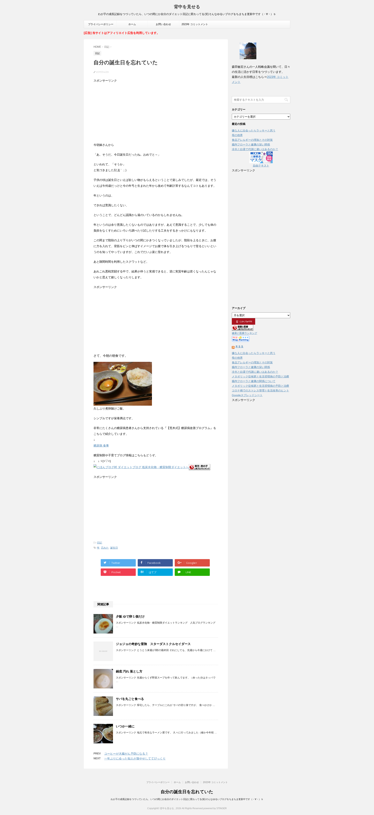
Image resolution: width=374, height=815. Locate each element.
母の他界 (237, 135)
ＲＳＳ (239, 346)
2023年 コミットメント (195, 24)
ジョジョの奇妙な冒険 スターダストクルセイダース (153, 644)
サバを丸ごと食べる (130, 698)
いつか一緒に (125, 726)
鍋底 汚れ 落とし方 (129, 671)
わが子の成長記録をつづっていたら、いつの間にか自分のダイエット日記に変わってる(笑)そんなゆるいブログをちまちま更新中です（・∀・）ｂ (187, 799)
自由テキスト (261, 165)
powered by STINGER (215, 808)
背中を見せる (187, 6)
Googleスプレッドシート (247, 395)
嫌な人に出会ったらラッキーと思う (253, 130)
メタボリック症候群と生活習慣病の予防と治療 (260, 376)
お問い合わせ (163, 24)
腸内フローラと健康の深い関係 (251, 144)
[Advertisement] (156, 111)
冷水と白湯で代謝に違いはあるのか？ (255, 149)
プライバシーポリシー (100, 24)
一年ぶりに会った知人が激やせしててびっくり (135, 758)
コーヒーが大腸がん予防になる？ (126, 753)
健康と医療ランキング (244, 333)
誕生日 (114, 547)
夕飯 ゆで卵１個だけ (130, 616)
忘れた (105, 547)
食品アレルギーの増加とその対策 (252, 139)
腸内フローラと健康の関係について (253, 381)
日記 (99, 542)
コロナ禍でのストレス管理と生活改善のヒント (260, 390)
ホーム (132, 24)
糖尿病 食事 (101, 445)
